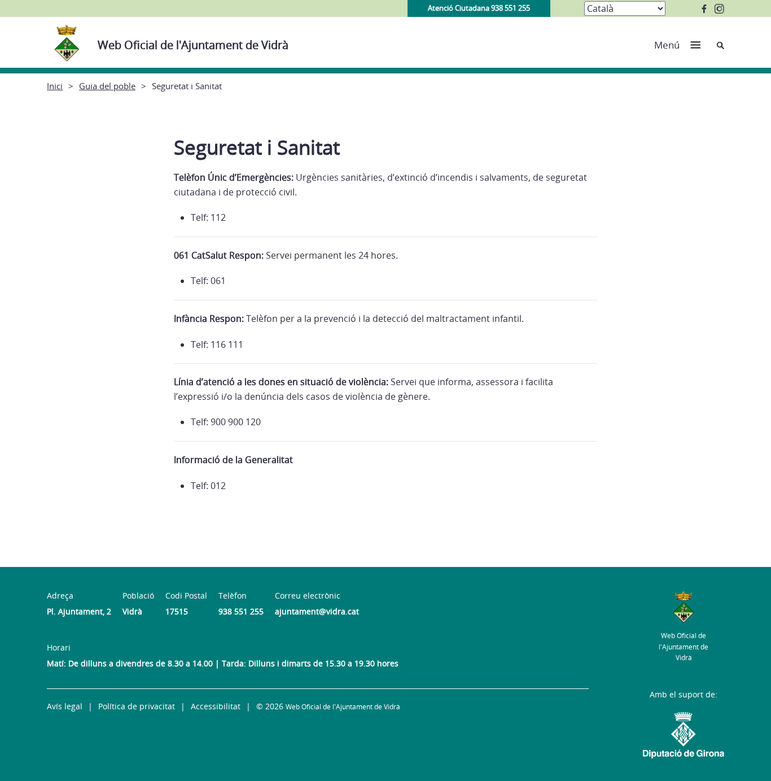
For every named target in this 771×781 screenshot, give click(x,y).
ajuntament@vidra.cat (317, 611)
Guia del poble (107, 85)
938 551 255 (241, 611)
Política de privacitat (136, 706)
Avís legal (64, 706)
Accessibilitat (215, 706)
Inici (55, 85)
